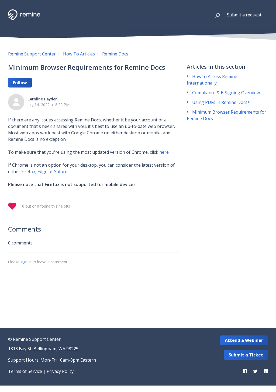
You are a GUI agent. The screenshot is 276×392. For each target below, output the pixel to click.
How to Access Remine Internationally (212, 80)
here (164, 152)
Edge (42, 171)
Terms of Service (25, 371)
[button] (214, 15)
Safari (60, 171)
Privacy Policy (60, 371)
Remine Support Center (32, 54)
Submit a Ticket (246, 355)
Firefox (28, 171)
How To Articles (79, 54)
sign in (26, 261)
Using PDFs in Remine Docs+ (221, 102)
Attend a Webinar (244, 340)
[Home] (24, 14)
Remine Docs (115, 54)
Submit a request (244, 15)
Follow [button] (20, 83)
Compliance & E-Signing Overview (226, 93)
